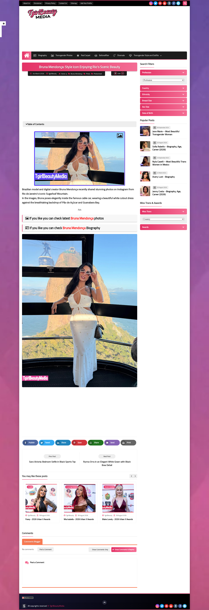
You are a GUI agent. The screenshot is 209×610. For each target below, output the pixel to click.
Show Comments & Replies (124, 549)
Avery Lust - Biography (163, 177)
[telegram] (178, 3)
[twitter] (156, 3)
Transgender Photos (64, 55)
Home (63, 73)
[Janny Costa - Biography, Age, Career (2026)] (145, 191)
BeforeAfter (104, 55)
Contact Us (63, 3)
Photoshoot (98, 73)
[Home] (26, 55)
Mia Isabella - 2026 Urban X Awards (79, 519)
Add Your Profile (86, 3)
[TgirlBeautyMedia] (42, 14)
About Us (26, 3)
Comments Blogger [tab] (32, 541)
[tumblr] (169, 3)
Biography (42, 55)
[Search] (185, 3)
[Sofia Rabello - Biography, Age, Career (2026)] (145, 146)
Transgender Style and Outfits (146, 55)
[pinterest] (160, 3)
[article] (107, 460)
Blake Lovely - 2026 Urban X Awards (117, 519)
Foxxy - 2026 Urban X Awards (37, 519)
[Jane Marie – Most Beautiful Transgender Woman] (145, 131)
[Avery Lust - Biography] (145, 176)
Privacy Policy (50, 3)
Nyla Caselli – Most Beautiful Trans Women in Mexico (169, 163)
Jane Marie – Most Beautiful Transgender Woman (165, 133)
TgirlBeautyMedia (57, 605)
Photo (88, 73)
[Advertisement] (135, 29)
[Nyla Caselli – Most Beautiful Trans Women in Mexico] (145, 161)
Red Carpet (85, 55)
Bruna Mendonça (76, 73)
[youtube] (165, 3)
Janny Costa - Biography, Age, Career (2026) (166, 192)
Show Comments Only (100, 549)
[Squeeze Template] (24, 606)
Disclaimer (38, 3)
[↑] (104, 602)
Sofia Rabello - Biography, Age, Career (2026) (167, 148)
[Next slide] (135, 476)
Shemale (121, 55)
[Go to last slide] (131, 476)
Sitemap (74, 3)
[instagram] (151, 3)
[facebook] (174, 3)
